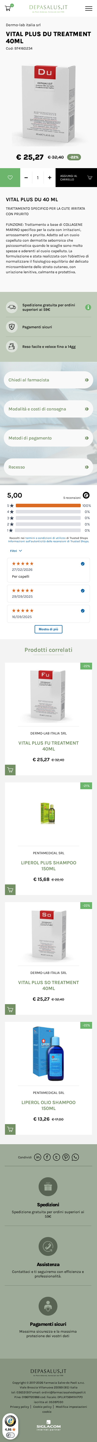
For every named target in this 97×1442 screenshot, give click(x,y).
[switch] (10, 1435)
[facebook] (47, 1157)
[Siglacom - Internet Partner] (49, 1430)
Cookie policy (42, 1406)
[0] (8, 8)
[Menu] (88, 8)
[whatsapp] (75, 1157)
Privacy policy (19, 1406)
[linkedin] (37, 1157)
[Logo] (48, 7)
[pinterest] (65, 1157)
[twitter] (56, 1157)
